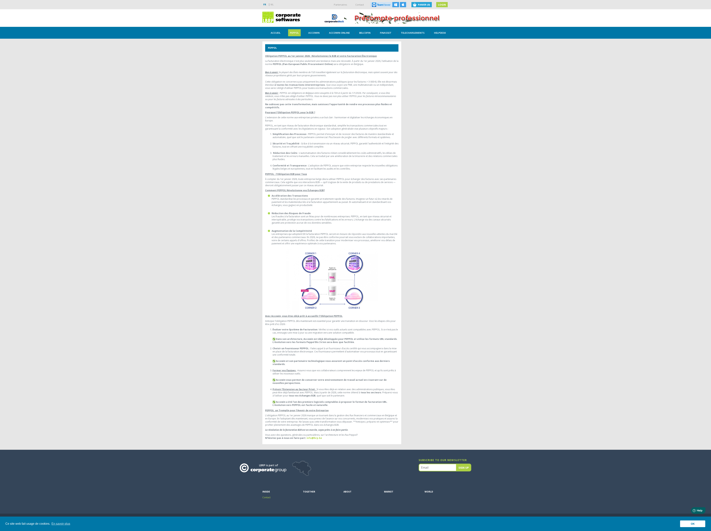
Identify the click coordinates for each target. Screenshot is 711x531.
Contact (359, 4)
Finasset (385, 32)
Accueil (276, 32)
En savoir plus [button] (60, 523)
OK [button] (693, 523)
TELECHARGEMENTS (413, 32)
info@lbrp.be (314, 438)
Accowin (314, 32)
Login (442, 4)
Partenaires (340, 4)
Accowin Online (339, 32)
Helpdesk (440, 32)
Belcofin (364, 32)
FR (264, 4)
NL (272, 4)
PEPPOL (294, 32)
